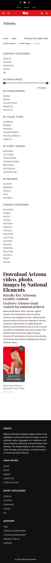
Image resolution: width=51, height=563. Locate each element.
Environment (11, 132)
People (7, 125)
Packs (6, 99)
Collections (10, 103)
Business (8, 209)
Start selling (11, 482)
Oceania (7, 198)
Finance (7, 227)
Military (7, 241)
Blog (6, 470)
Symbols (8, 122)
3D (4, 72)
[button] (3, 13)
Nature (7, 244)
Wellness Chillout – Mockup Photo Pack (14, 387)
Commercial (10, 172)
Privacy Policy (11, 539)
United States (24, 43)
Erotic (7, 216)
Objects (7, 139)
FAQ (5, 526)
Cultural (8, 154)
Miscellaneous (12, 136)
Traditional (10, 158)
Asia (5, 194)
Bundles (8, 106)
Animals (7, 129)
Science (7, 255)
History (7, 230)
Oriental (8, 248)
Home (5, 38)
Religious (8, 165)
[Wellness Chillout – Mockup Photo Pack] (14, 364)
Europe (7, 184)
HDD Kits (8, 110)
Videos (7, 58)
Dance (6, 213)
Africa (7, 191)
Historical (9, 168)
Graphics (8, 65)
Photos (7, 62)
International (11, 161)
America (8, 187)
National (8, 151)
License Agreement (14, 535)
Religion (8, 251)
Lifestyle (8, 237)
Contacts (8, 478)
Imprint (7, 543)
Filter (42, 88)
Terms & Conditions (14, 531)
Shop (14, 38)
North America (9, 43)
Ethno (6, 220)
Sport (6, 258)
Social (6, 262)
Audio (6, 69)
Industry (8, 234)
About (7, 474)
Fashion (7, 223)
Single (7, 96)
